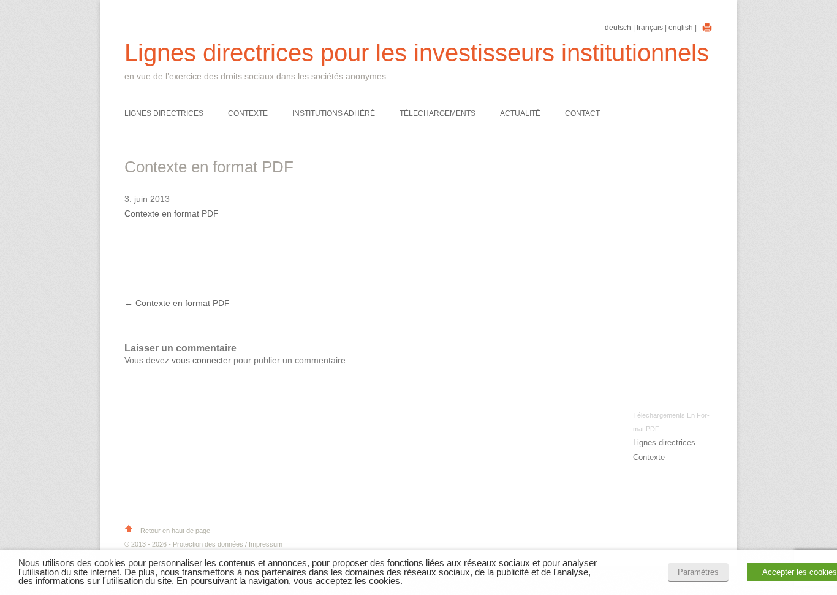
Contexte (248, 113)
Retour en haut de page (174, 530)
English (680, 27)
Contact (582, 113)
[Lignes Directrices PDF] (706, 27)
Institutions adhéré (333, 113)
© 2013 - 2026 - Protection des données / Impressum (203, 544)
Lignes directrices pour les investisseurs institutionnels (416, 52)
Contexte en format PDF (171, 213)
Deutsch (618, 27)
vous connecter (201, 360)
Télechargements (437, 113)
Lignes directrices (163, 113)
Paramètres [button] (698, 572)
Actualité (520, 113)
